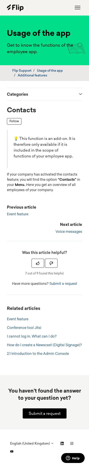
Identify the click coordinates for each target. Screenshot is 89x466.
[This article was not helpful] (51, 263)
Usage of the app (50, 70)
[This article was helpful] (38, 263)
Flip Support (22, 70)
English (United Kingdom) (30, 443)
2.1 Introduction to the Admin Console (38, 353)
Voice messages (69, 231)
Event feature (17, 214)
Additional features (32, 75)
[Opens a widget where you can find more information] (73, 458)
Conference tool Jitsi (24, 327)
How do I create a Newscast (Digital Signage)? (44, 344)
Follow (14, 121)
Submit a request (63, 283)
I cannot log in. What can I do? (32, 336)
